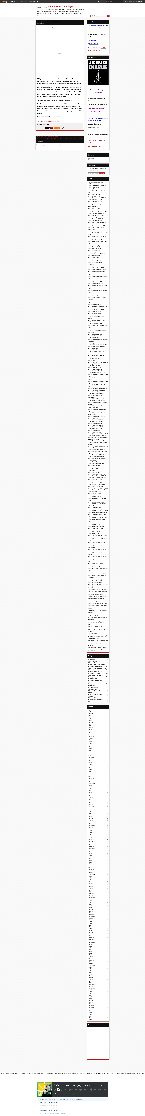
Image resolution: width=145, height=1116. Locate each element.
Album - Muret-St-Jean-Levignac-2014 (98, 435)
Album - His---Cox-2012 (94, 255)
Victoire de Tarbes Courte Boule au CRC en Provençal (47, 136)
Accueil (38, 11)
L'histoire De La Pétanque (94, 621)
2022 (89, 724)
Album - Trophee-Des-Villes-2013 (96, 582)
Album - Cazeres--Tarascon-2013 (96, 210)
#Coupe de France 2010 (94, 691)
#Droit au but (91, 685)
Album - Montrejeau (93, 418)
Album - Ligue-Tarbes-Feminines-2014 (97, 344)
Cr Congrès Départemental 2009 (96, 598)
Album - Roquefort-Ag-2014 (95, 482)
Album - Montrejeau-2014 (94, 432)
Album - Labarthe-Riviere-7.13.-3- (97, 271)
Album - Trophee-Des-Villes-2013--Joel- (98, 584)
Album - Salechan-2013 (94, 531)
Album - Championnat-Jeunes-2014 (97, 225)
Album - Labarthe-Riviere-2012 (96, 267)
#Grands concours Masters (95, 671)
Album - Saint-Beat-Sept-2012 (96, 502)
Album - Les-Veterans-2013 (95, 336)
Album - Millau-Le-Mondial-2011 (96, 400)
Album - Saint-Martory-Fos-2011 (96, 530)
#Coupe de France (92, 663)
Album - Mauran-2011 (93, 392)
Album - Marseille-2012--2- (95, 369)
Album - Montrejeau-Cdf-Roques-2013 (98, 433)
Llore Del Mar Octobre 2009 (95, 626)
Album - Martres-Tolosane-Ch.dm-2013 (98, 372)
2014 (89, 890)
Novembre (92, 757)
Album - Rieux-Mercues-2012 (95, 479)
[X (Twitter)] (101, 1)
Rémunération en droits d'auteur (93, 1073)
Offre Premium (107, 1073)
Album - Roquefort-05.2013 (95, 481)
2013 (89, 913)
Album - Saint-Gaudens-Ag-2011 (96, 509)
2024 (89, 710)
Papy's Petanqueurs (41, 13)
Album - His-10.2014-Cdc (94, 248)
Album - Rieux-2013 (93, 470)
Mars (90, 720)
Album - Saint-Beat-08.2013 (95, 495)
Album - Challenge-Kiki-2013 (95, 218)
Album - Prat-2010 (93, 461)
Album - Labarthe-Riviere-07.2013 (97, 266)
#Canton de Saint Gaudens (95, 666)
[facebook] (98, 1)
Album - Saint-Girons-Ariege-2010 (97, 523)
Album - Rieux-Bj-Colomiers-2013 (97, 474)
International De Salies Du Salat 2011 (97, 605)
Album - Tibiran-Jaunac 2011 (95, 580)
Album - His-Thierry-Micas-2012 (96, 259)
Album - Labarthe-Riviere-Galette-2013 (98, 280)
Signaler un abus (72, 1073)
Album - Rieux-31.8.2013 (94, 472)
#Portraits (90, 692)
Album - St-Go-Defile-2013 (95, 572)
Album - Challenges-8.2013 (95, 220)
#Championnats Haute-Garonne (96, 664)
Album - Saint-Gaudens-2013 (95, 507)
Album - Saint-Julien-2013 (94, 524)
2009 (89, 1003)
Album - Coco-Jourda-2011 (95, 239)
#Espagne (90, 696)
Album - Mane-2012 (93, 360)
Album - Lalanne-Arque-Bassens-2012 (97, 285)
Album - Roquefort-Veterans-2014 (97, 489)
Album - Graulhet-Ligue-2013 (95, 245)
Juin (90, 711)
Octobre (91, 727)
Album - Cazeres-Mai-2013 (95, 208)
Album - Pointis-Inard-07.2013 (96, 455)
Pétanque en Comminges (60, 6)
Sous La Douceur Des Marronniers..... (97, 647)
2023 (89, 715)
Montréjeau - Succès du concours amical (49, 22)
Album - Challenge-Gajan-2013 (96, 217)
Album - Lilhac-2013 (93, 350)
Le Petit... (90, 612)
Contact (38, 15)
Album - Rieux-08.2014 (94, 469)
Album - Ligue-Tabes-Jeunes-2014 (96, 343)
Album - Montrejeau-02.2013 (95, 420)
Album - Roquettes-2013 (94, 491)
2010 (89, 981)
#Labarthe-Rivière (93, 687)
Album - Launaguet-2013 (94, 311)
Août (90, 729)
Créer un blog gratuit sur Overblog (42, 1073)
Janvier (91, 753)
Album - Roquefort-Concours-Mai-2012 (98, 484)
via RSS (92, 158)
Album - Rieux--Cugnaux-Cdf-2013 (97, 475)
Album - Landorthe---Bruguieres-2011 (98, 306)
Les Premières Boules (93, 615)
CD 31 (54, 11)
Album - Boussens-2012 (94, 203)
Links (89, 624)
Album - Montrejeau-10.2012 (95, 423)
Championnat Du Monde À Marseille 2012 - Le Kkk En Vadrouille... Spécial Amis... (97, 591)
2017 (89, 822)
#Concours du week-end (94, 675)
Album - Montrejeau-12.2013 (95, 428)
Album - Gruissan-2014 (94, 246)
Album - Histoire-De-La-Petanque (96, 260)
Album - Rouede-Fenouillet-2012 (96, 493)
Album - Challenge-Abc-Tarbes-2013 (97, 211)
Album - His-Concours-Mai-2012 (96, 253)
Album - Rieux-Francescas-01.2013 (97, 477)
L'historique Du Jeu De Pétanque (96, 622)
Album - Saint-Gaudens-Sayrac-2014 (97, 512)
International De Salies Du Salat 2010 (97, 603)
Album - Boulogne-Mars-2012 (95, 201)
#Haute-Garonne (54, 121)
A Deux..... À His (92, 189)
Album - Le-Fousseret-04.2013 (96, 329)
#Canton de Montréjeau (45, 121)
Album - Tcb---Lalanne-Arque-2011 (97, 579)
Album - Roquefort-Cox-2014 (95, 486)
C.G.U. (80, 1073)
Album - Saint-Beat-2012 (94, 496)
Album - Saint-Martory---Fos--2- (96, 528)
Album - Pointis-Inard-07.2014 (96, 456)
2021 (89, 734)
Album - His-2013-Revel (94, 250)
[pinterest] (103, 1)
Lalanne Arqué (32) (74, 11)
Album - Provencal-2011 (94, 465)
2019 (89, 776)
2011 (89, 958)
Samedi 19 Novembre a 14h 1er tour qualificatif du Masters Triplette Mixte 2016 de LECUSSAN (63, 138)
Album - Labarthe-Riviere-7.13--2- (97, 269)
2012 (89, 935)
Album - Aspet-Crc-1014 (94, 194)
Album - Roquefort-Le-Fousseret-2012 (98, 488)
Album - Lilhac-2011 (93, 348)
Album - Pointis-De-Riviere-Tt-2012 (97, 449)
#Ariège (90, 684)
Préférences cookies (138, 1073)
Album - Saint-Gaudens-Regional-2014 (98, 510)
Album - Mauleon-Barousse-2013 (96, 390)
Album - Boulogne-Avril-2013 (95, 199)
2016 (89, 844)
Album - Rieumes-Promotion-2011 (97, 467)
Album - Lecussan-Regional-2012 (96, 323)
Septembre (92, 739)
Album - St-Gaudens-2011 (94, 566)
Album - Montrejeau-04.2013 (95, 421)
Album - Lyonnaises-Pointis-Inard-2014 (98, 357)
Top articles (57, 1073)
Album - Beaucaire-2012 (94, 196)
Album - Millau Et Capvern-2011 (96, 399)
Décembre (91, 717)
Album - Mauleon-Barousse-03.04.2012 (98, 388)
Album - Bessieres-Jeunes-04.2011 (97, 197)
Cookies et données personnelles (122, 1073)
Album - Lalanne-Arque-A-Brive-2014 (97, 281)
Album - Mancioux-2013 (94, 358)
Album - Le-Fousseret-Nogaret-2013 (97, 330)
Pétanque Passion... (93, 633)
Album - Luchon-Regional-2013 (96, 355)
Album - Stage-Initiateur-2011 (95, 565)
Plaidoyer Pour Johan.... (94, 638)
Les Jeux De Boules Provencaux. (96, 614)
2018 (89, 799)
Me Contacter (91, 628)
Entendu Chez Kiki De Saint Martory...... (98, 600)
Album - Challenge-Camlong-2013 (96, 213)
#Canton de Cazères (93, 689)
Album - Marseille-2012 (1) (95, 367)
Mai (90, 731)
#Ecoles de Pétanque (93, 697)
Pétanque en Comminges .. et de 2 (56, 13)
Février (91, 713)
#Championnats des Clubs (95, 694)
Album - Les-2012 (92, 332)
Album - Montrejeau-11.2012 (95, 427)
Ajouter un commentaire (48, 145)
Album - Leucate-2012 (93, 337)
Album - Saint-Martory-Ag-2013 (96, 526)
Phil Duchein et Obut (63, 11)
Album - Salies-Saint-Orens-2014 (96, 563)
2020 (89, 755)
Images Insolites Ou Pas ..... (95, 601)
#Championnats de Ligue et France (97, 668)
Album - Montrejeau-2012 (94, 430)
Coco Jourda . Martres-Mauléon (96, 594)
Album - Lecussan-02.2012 (95, 315)
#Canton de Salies (92, 670)
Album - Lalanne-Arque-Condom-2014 (98, 294)
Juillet (90, 718)
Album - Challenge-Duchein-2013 (96, 215)
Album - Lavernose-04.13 (94, 313)
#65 (59, 121)
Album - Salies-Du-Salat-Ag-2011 (96, 537)
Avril (90, 748)
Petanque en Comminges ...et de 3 (74, 13)
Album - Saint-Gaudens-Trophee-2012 (97, 517)
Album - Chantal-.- (92, 231)
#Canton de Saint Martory (95, 680)
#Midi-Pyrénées (92, 677)
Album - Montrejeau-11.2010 (95, 425)
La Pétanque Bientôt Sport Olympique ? (98, 610)
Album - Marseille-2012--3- (95, 371)
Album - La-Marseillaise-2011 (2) (96, 295)
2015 (89, 867)
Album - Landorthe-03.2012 (95, 304)
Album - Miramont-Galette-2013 (96, 416)
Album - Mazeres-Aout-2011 (95, 393)
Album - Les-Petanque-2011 (95, 334)
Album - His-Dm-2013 (93, 257)
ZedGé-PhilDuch (13, 1073)
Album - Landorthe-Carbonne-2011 (97, 308)
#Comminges (91, 659)
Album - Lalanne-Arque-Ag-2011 (96, 283)
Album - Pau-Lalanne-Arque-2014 (96, 441)
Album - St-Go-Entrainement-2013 (97, 573)
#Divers (90, 682)
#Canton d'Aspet (92, 678)
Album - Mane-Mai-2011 (94, 365)
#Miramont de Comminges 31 (96, 699)
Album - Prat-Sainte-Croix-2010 (96, 463)
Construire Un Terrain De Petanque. (97, 596)
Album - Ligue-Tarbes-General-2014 (97, 346)
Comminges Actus (46, 11)
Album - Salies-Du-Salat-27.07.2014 (97, 535)
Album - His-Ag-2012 (93, 252)
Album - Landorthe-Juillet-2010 (96, 309)
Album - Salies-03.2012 (94, 533)
